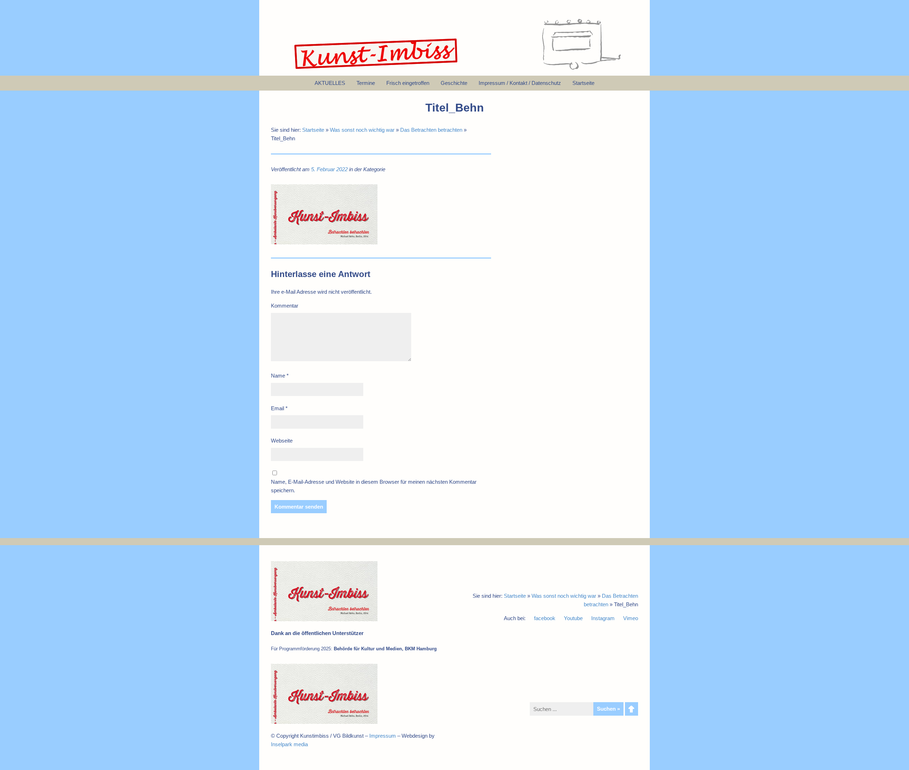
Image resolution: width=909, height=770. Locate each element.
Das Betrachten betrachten (431, 130)
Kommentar (284, 306)
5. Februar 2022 (329, 169)
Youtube (573, 618)
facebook (544, 618)
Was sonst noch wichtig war (362, 130)
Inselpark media (289, 744)
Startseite (313, 130)
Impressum (382, 736)
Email (279, 408)
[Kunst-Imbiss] (376, 69)
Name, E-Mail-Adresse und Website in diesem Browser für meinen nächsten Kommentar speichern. (374, 486)
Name (280, 376)
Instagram (603, 618)
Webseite (282, 441)
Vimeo (630, 618)
